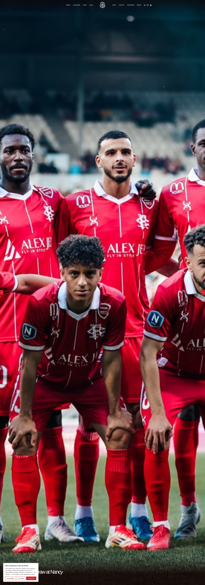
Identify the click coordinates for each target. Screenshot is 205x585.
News (68, 5)
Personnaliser (10, 578)
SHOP (114, 5)
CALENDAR (76, 5)
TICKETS (121, 5)
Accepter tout (31, 578)
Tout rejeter (21, 578)
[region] (20, 572)
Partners (130, 5)
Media (139, 5)
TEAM (84, 5)
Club (91, 5)
